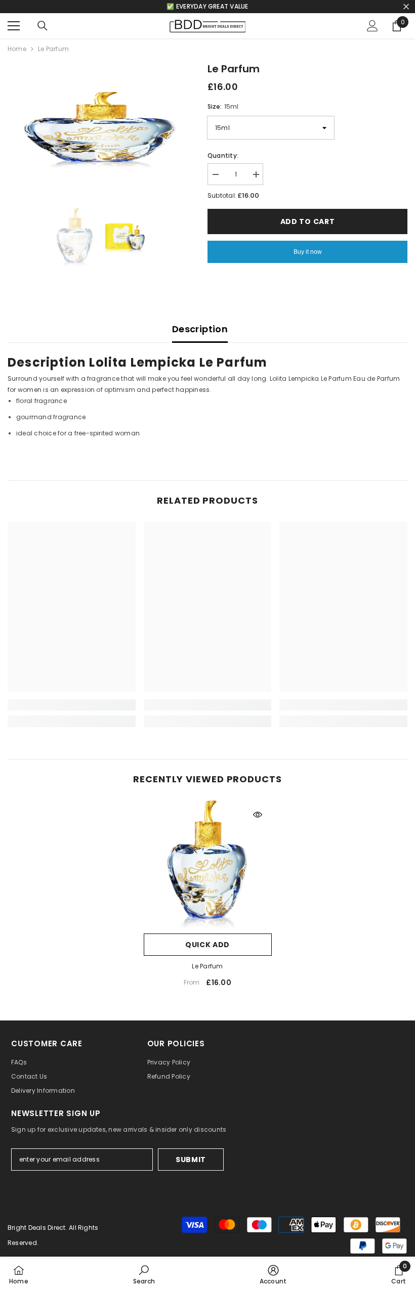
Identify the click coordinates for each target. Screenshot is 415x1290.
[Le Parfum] (208, 864)
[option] (100, 130)
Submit (191, 1159)
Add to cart (309, 221)
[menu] (14, 26)
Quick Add (207, 945)
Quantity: (223, 155)
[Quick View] (257, 815)
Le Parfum (207, 966)
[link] (72, 704)
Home (17, 49)
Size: (223, 106)
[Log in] (372, 25)
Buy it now (308, 251)
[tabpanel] (207, 422)
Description (200, 329)
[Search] (42, 26)
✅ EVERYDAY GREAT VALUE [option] (207, 6)
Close (406, 7)
